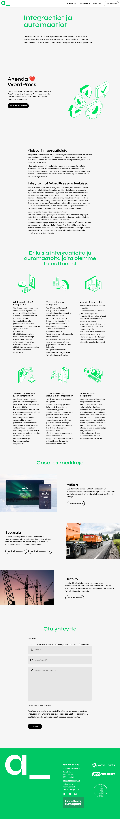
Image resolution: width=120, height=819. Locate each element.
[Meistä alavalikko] (100, 3)
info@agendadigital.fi (71, 781)
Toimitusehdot (69, 787)
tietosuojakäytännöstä (69, 717)
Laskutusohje (68, 784)
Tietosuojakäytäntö (71, 789)
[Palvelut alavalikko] (76, 3)
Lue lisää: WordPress (18, 106)
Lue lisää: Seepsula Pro (40, 551)
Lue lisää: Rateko (75, 598)
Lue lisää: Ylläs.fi (76, 503)
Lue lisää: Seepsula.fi (16, 551)
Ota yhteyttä (111, 3)
